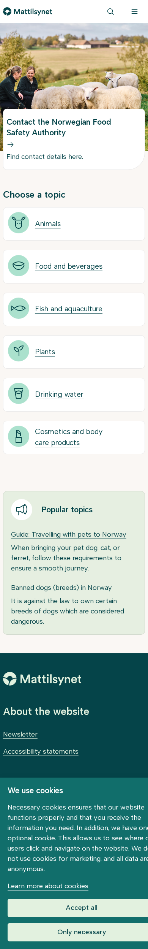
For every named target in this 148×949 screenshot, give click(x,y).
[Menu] (134, 11)
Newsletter (20, 734)
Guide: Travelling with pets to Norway (68, 534)
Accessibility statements (41, 751)
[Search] (110, 11)
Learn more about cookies (48, 886)
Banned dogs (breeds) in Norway (61, 587)
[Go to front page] (27, 11)
